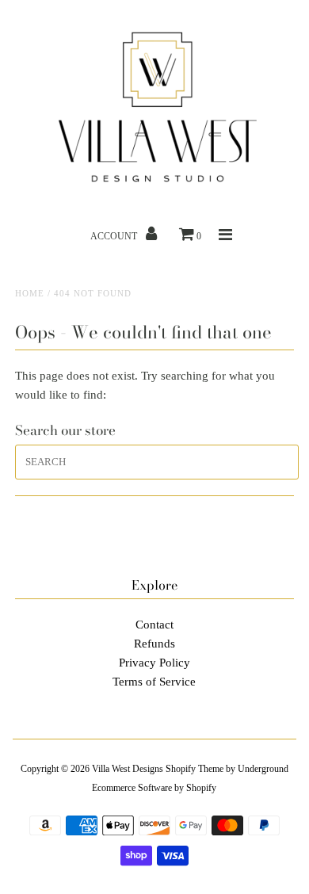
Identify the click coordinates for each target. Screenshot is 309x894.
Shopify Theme (194, 768)
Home (29, 293)
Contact (154, 624)
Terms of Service (154, 681)
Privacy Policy (154, 662)
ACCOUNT (114, 236)
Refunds (154, 643)
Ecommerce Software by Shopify (154, 787)
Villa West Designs (127, 768)
